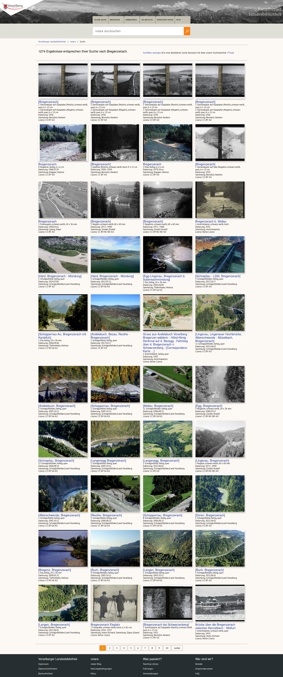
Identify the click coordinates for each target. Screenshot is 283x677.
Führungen (148, 668)
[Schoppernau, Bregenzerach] (110, 406)
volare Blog (147, 20)
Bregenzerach (47, 164)
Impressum (43, 664)
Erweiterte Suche (165, 20)
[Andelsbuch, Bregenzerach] (56, 406)
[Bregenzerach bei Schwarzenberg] (166, 624)
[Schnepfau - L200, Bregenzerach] (217, 276)
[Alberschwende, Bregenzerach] (59, 515)
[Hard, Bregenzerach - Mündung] (60, 276)
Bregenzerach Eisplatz (105, 624)
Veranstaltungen (150, 673)
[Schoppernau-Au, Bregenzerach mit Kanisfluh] (62, 336)
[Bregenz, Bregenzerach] (54, 570)
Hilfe (178, 20)
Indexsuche (115, 20)
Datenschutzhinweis (47, 668)
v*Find (230, 52)
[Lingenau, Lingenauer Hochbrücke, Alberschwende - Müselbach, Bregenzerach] (218, 337)
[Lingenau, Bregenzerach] (212, 460)
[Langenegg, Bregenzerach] (161, 460)
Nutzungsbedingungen (101, 668)
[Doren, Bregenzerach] (210, 515)
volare (73, 41)
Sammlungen (131, 20)
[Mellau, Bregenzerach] (158, 406)
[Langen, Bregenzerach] (159, 570)
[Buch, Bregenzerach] (105, 570)
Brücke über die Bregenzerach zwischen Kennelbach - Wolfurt (215, 626)
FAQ (197, 673)
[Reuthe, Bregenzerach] (106, 515)
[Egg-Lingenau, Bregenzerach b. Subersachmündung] (164, 277)
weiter (177, 647)
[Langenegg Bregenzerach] (108, 460)
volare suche (100, 20)
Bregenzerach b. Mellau (210, 221)
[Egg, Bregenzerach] (208, 406)
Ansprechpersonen (204, 668)
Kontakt (198, 664)
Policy (93, 673)
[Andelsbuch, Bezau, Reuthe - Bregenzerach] (110, 336)
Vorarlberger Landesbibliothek (52, 41)
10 (167, 647)
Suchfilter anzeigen (152, 52)
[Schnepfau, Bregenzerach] (56, 460)
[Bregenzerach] (48, 102)
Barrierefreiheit (45, 673)
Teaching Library (150, 664)
